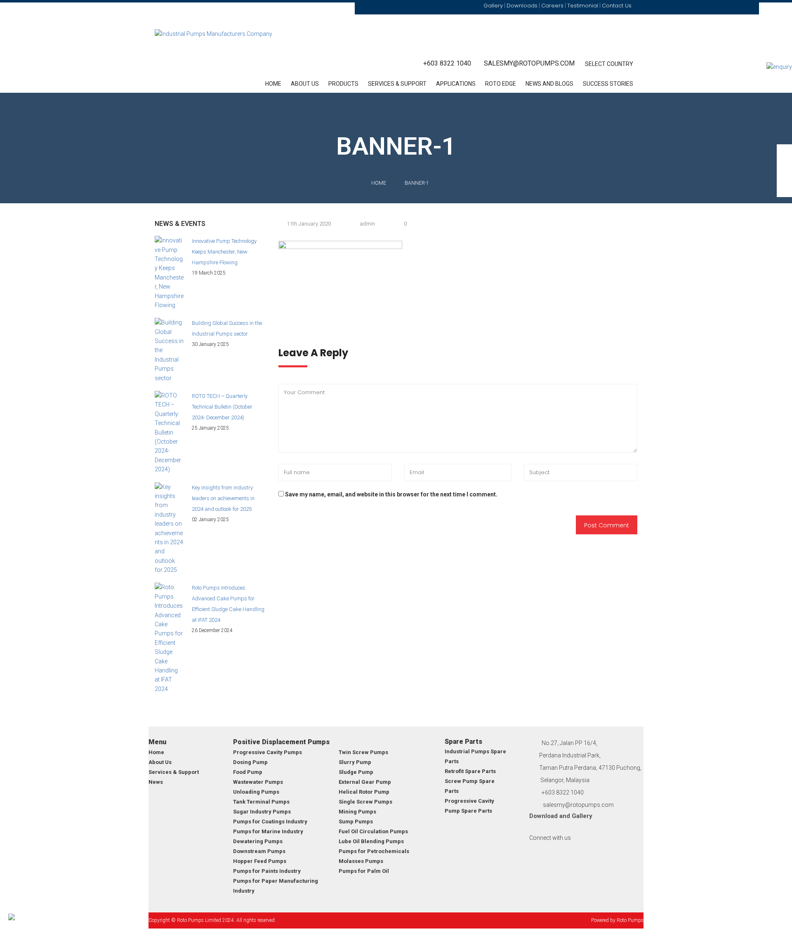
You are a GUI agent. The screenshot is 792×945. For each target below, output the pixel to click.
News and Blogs (549, 84)
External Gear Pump (365, 782)
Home (273, 84)
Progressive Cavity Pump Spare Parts (469, 806)
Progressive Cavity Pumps (267, 752)
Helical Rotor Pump (364, 792)
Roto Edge (500, 84)
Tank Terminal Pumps (261, 802)
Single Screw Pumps (365, 802)
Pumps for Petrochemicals (374, 851)
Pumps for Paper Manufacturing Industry (275, 886)
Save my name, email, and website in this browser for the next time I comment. (391, 494)
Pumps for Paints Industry (267, 871)
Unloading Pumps (256, 792)
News (155, 782)
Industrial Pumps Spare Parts (475, 756)
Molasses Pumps (361, 861)
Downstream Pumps (259, 851)
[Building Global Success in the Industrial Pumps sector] (169, 350)
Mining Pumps (357, 812)
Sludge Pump (356, 772)
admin (367, 224)
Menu (157, 742)
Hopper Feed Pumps (259, 861)
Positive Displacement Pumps (281, 742)
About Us (305, 84)
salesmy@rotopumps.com (529, 63)
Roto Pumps (630, 920)
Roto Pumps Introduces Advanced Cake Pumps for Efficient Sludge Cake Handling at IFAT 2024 (228, 604)
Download (543, 816)
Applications (456, 84)
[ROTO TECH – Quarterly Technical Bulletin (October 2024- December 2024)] (169, 432)
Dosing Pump (250, 762)
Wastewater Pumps (258, 782)
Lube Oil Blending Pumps (371, 841)
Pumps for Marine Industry (268, 831)
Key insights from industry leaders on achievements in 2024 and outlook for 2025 (223, 498)
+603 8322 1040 (447, 63)
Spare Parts (463, 741)
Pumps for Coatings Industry (270, 821)
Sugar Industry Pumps (262, 812)
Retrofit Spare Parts (470, 771)
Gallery (582, 816)
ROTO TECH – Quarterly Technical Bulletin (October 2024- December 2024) (222, 407)
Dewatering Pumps (258, 841)
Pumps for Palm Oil (364, 871)
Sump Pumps (356, 821)
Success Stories (608, 84)
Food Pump (247, 772)
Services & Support (397, 84)
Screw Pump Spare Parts (470, 786)
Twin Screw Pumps (363, 752)
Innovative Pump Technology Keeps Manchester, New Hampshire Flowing (224, 252)
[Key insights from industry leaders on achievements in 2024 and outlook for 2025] (169, 528)
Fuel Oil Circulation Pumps (373, 831)
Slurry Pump (355, 762)
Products (343, 84)
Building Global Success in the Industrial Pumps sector (227, 328)
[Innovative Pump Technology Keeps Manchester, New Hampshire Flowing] (169, 273)
